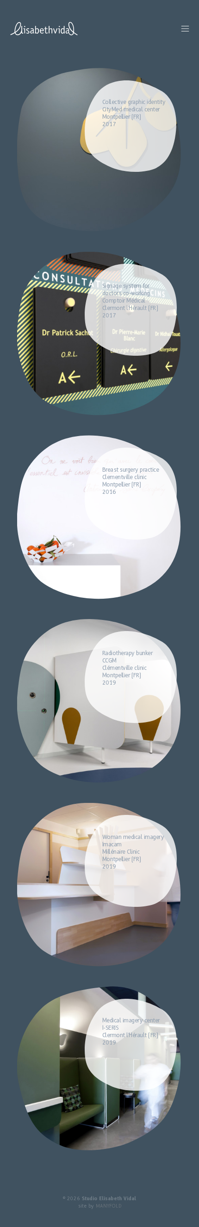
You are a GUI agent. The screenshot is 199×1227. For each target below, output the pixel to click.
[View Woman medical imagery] (101, 887)
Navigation (185, 28)
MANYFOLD (108, 1206)
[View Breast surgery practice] (101, 519)
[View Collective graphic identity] (101, 152)
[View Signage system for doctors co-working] (101, 336)
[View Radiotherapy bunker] (101, 703)
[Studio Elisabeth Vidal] (44, 28)
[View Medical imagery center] (101, 1070)
